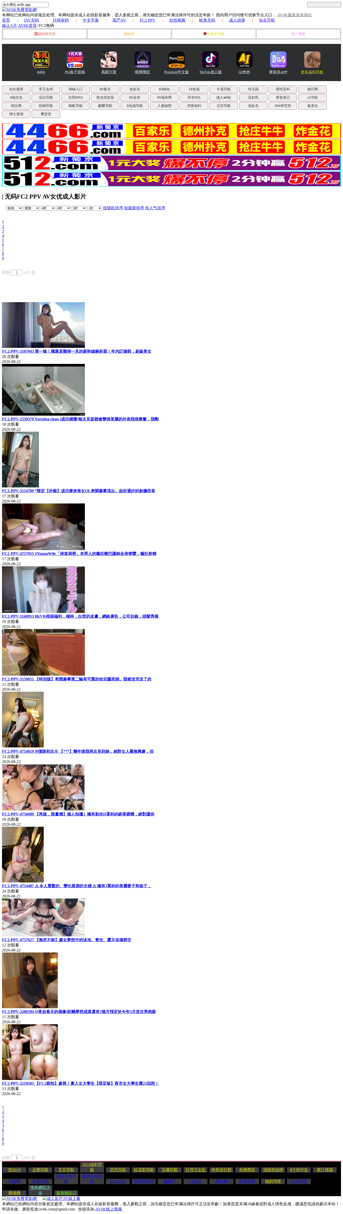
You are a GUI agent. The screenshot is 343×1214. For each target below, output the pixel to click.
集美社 (312, 106)
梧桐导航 (46, 106)
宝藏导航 (170, 1170)
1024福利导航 (92, 1167)
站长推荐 (16, 89)
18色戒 (194, 89)
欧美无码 (207, 20)
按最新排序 (134, 208)
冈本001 (194, 97)
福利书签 (273, 1181)
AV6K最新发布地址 (294, 15)
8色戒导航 (135, 106)
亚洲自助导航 (92, 1178)
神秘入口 (76, 89)
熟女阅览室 (105, 97)
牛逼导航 (224, 89)
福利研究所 (46, 34)
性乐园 (253, 89)
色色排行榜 (221, 1170)
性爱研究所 (144, 1181)
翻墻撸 (15, 1193)
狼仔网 (312, 89)
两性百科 (283, 89)
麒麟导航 (105, 106)
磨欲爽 (221, 1181)
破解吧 (170, 1181)
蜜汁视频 (325, 1170)
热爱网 (15, 1181)
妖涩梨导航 (144, 1170)
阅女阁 (16, 106)
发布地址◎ (66, 1193)
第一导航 (298, 34)
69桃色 (164, 89)
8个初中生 (299, 1170)
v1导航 (312, 97)
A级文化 (16, 97)
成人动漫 (237, 20)
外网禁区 (247, 1170)
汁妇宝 (196, 1181)
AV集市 (105, 89)
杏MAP (129, 34)
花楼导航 (247, 1181)
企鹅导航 (40, 1170)
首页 (6, 20)
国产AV (119, 20)
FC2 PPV (147, 20)
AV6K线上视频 (108, 1209)
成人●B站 (223, 97)
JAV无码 (31, 20)
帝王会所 (46, 89)
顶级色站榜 (273, 1170)
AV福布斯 (164, 97)
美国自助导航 (66, 1178)
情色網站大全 (40, 1190)
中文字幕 (91, 20)
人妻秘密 (164, 106)
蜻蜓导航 (76, 106)
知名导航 (267, 20)
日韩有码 (61, 20)
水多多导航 (215, 34)
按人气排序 (155, 208)
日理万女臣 (196, 1170)
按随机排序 (113, 208)
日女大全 (118, 1181)
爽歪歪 (46, 114)
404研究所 (283, 106)
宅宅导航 (299, 1181)
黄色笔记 (283, 97)
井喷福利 (194, 106)
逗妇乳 (253, 97)
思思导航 (118, 1170)
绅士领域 (16, 114)
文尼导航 (66, 1170)
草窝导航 (40, 1181)
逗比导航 (46, 97)
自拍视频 (177, 20)
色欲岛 (135, 89)
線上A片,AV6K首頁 (19, 25)
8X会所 (134, 97)
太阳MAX (75, 97)
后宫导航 (224, 106)
